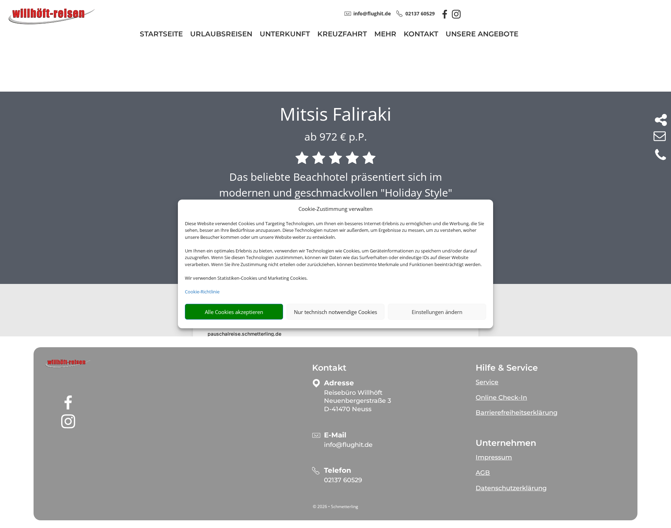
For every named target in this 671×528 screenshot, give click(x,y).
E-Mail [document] (335, 435)
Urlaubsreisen (221, 34)
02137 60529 (343, 480)
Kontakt (421, 34)
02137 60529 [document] (420, 13)
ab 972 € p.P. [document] (335, 136)
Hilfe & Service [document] (507, 368)
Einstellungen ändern (437, 311)
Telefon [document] (337, 470)
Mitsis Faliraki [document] (335, 114)
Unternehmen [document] (506, 443)
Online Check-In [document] (501, 397)
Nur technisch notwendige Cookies (335, 311)
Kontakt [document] (329, 368)
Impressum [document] (494, 457)
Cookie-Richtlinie (202, 291)
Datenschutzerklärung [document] (511, 488)
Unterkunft (285, 34)
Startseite (161, 34)
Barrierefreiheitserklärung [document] (516, 412)
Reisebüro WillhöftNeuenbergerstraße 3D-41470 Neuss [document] (357, 401)
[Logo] (52, 23)
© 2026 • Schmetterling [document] (335, 506)
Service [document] (487, 382)
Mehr (385, 34)
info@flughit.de (348, 445)
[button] (68, 363)
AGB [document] (483, 473)
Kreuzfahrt (342, 34)
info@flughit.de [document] (372, 13)
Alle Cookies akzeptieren (234, 311)
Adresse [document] (339, 383)
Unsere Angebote (482, 34)
